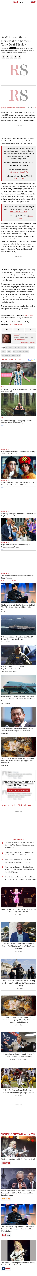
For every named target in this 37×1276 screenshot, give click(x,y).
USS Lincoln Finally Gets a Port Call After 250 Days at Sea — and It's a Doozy (17, 638)
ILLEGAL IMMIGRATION (20, 351)
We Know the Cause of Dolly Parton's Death (18, 1159)
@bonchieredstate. (15, 324)
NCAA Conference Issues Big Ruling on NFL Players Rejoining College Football (18, 1091)
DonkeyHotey (22, 107)
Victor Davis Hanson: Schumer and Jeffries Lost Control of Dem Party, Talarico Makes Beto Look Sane (18, 1192)
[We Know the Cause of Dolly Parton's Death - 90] (18, 1146)
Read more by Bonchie (28, 342)
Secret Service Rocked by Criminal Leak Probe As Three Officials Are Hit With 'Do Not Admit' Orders (18, 698)
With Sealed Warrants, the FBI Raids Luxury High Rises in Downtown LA (17, 668)
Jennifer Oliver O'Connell (9, 671)
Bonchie (5, 48)
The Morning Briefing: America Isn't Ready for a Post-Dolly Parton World (18, 1263)
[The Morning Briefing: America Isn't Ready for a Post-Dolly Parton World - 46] (18, 1250)
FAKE (9, 351)
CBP (3, 351)
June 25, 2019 (19, 178)
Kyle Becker (4, 765)
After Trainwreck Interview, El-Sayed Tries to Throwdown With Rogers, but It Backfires (17, 729)
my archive (29, 315)
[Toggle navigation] (2, 2)
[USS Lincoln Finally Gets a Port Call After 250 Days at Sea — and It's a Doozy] (18, 625)
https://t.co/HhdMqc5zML (19, 172)
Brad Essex (4, 612)
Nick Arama (4, 733)
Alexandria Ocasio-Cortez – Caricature (9, 107)
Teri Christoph (5, 642)
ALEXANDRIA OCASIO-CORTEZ (16, 348)
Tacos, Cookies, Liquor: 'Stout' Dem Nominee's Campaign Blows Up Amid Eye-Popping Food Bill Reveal (17, 760)
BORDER (31, 348)
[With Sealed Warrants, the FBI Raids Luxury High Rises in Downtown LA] (18, 655)
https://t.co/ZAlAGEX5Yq (18, 212)
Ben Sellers (18, 914)
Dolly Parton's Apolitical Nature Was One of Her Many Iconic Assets (18, 910)
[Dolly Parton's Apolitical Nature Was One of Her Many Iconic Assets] (18, 897)
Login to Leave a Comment (18, 790)
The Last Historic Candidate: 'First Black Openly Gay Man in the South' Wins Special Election (18, 946)
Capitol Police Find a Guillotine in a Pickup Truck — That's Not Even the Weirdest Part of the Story (18, 983)
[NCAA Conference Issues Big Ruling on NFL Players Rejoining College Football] (18, 1078)
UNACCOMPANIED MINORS (11, 355)
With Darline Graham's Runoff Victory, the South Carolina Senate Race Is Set (18, 1055)
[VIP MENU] (33, 2)
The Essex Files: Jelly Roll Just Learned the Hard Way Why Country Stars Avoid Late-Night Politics (18, 607)
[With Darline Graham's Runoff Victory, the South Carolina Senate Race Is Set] (18, 1042)
